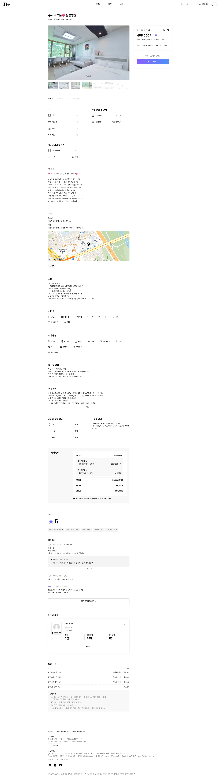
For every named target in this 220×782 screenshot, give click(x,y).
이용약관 (51, 759)
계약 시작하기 (153, 62)
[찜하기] (167, 30)
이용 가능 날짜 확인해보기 (153, 56)
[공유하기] (163, 30)
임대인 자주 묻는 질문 (63, 731)
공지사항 (51, 731)
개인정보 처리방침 (62, 759)
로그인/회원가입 (203, 4)
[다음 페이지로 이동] (126, 86)
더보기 (88, 407)
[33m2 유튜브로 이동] (60, 765)
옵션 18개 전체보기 (53, 352)
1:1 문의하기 (54, 745)
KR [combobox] (192, 4)
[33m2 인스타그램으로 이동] (55, 765)
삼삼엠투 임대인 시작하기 (182, 4)
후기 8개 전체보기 (87, 601)
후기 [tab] (68, 99)
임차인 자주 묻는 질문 (79, 731)
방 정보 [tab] (50, 99)
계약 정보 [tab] (60, 99)
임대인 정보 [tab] (77, 99)
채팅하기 (88, 646)
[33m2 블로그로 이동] (50, 765)
